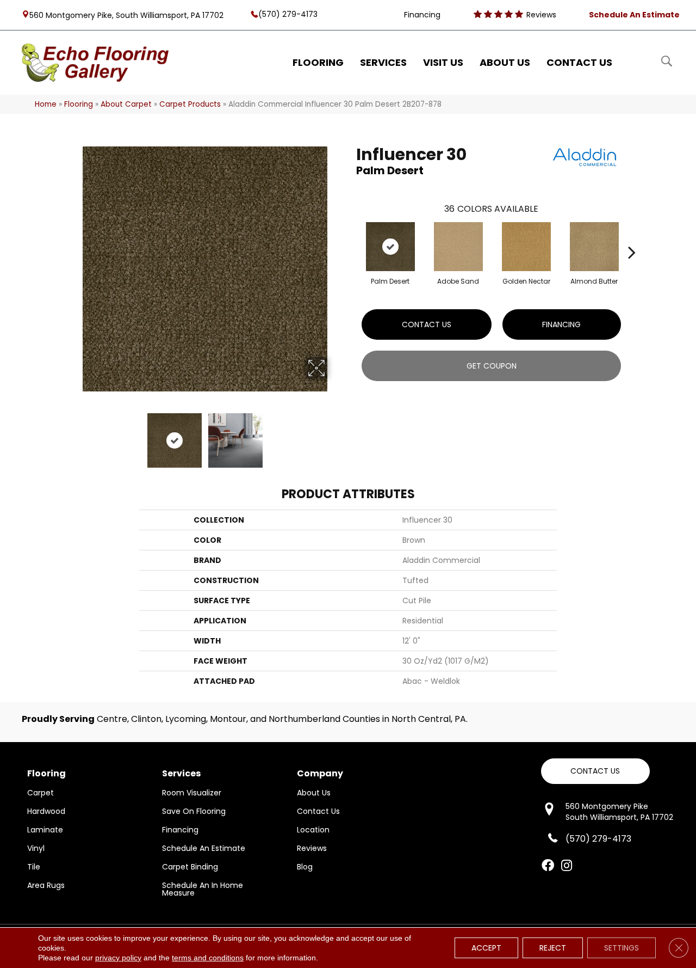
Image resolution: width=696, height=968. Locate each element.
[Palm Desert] (390, 246)
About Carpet (126, 104)
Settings (621, 947)
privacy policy (118, 957)
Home (46, 104)
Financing (561, 324)
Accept (486, 947)
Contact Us (426, 324)
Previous (75, 435)
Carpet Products (190, 104)
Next (334, 435)
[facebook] (548, 866)
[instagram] (566, 866)
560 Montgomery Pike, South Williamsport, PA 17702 (126, 14)
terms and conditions (208, 957)
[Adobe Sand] (458, 246)
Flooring (78, 104)
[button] (595, 771)
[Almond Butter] (594, 246)
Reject (552, 947)
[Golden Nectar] (526, 246)
